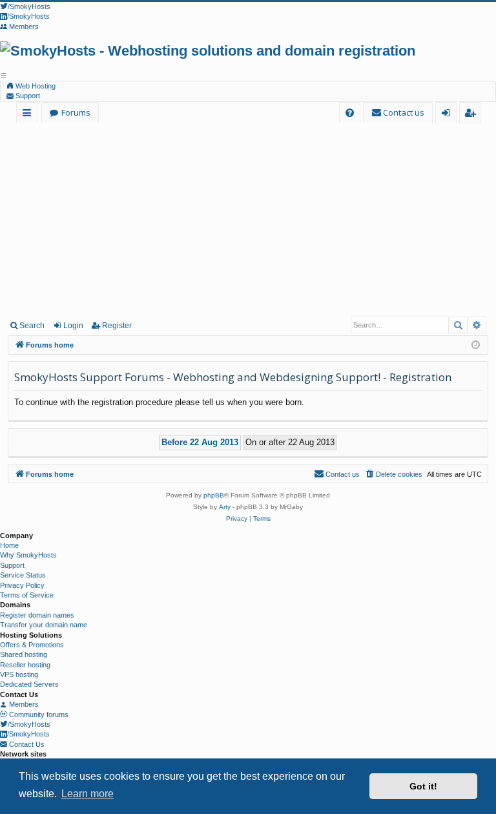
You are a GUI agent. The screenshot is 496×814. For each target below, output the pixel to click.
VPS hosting (19, 674)
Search (32, 325)
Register (117, 325)
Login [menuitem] (448, 115)
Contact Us (26, 744)
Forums (75, 112)
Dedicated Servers (29, 684)
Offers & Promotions (32, 645)
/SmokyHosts (29, 724)
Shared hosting (23, 654)
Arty (225, 506)
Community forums (37, 714)
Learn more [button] (87, 793)
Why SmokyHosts (28, 555)
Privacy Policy (22, 585)
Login (73, 325)
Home (9, 545)
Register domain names (37, 615)
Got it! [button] (423, 786)
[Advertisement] (248, 219)
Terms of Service (27, 595)
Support (27, 95)
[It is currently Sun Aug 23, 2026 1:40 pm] (475, 345)
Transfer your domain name (43, 625)
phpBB (213, 495)
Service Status (23, 575)
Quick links (29, 115)
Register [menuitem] (472, 115)
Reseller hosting (25, 665)
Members (23, 704)
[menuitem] (350, 113)
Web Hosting (35, 86)
